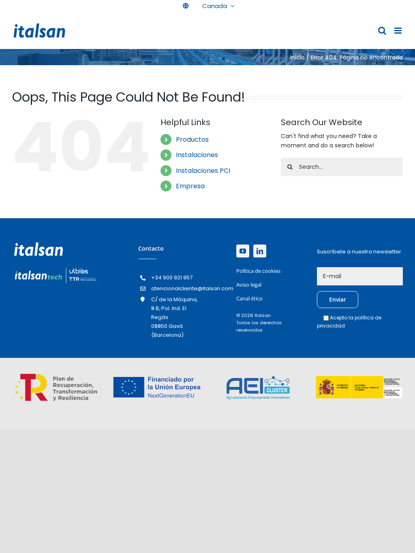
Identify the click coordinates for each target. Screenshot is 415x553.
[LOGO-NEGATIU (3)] (55, 269)
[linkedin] (259, 251)
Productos (192, 139)
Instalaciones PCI (203, 170)
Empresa (190, 186)
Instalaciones (197, 155)
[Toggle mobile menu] (398, 30)
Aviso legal (248, 284)
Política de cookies (258, 270)
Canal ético (249, 298)
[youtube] (242, 251)
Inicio (297, 57)
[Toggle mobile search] (382, 30)
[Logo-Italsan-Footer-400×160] (38, 245)
